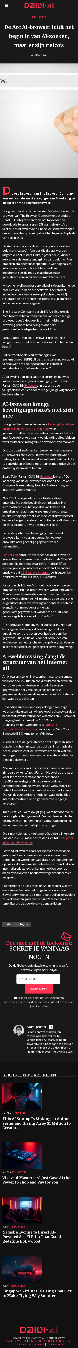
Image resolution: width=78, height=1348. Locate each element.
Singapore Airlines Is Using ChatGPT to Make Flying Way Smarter (37, 1293)
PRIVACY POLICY (37, 1341)
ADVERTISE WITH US (16, 1341)
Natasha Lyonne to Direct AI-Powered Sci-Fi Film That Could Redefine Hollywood (31, 1237)
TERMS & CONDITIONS (59, 1341)
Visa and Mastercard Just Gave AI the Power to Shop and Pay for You (36, 1180)
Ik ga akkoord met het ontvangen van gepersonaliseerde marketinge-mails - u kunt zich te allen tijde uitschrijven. (39, 1002)
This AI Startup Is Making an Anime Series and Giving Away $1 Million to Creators (36, 1123)
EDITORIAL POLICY (56, 1344)
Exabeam (30, 385)
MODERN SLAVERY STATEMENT (28, 1344)
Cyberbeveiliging (16, 924)
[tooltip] (51, 1027)
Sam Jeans (36, 1027)
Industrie (39, 17)
